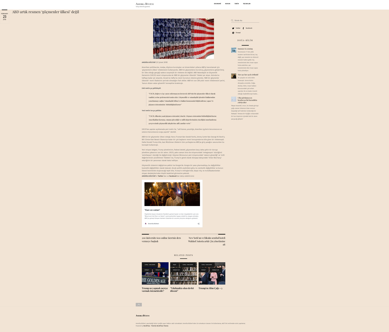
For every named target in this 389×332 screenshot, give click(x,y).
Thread (237, 33)
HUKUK (227, 4)
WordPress (146, 326)
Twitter (160, 176)
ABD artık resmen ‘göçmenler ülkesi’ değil (45, 11)
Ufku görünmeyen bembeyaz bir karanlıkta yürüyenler (247, 100)
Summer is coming (245, 49)
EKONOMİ (217, 4)
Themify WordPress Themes (159, 326)
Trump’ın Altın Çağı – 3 (210, 288)
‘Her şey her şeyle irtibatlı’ (248, 74)
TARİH (237, 4)
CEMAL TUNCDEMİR (150, 264)
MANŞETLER (159, 270)
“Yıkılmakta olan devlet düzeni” (182, 289)
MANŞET (147, 270)
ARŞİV (174, 264)
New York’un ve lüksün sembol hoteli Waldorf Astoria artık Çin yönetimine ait (206, 241)
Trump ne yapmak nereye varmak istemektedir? (155, 289)
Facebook (173, 176)
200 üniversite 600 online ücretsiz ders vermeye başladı (161, 239)
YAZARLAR (247, 4)
